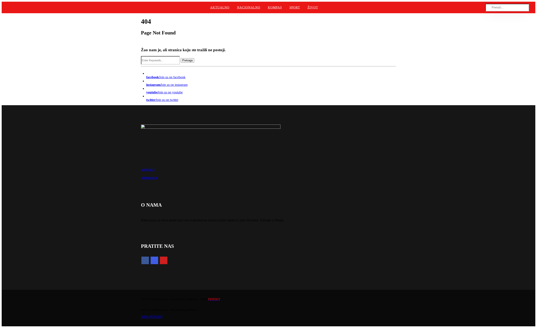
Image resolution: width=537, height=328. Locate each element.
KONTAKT (148, 169)
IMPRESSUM (149, 178)
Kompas (275, 7)
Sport (294, 7)
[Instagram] (154, 260)
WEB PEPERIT (152, 317)
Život (313, 7)
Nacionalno (248, 7)
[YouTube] (163, 260)
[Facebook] (145, 260)
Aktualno (219, 7)
